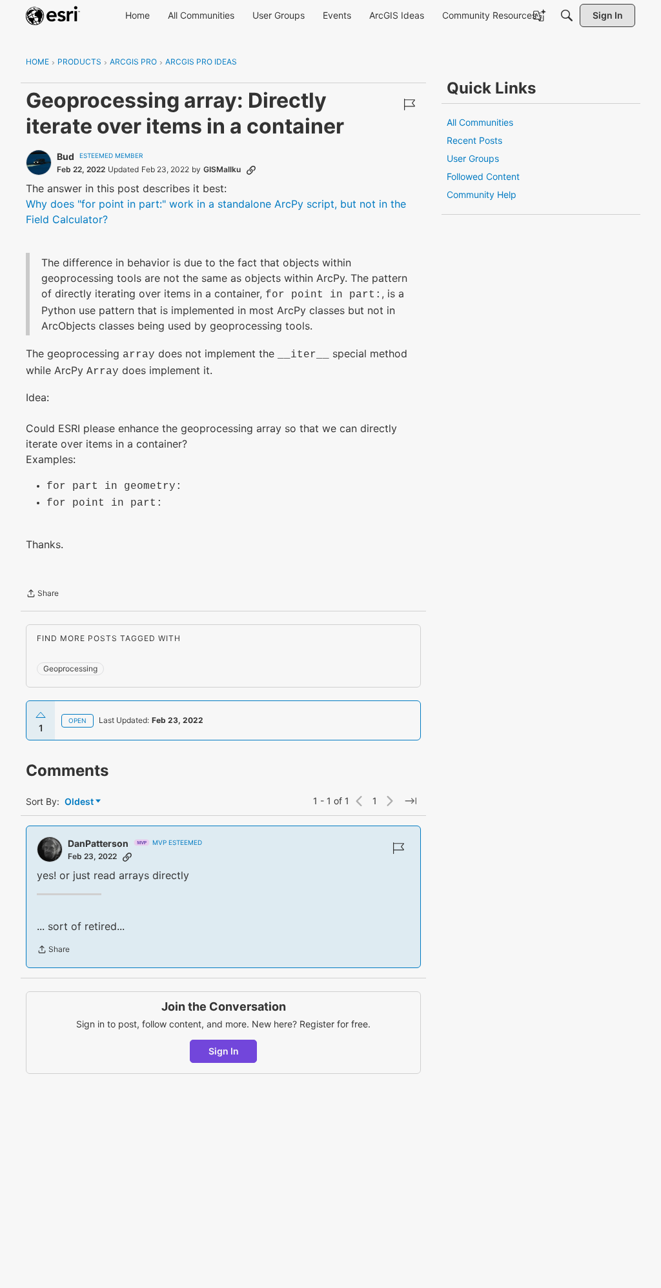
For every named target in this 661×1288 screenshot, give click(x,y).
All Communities (480, 122)
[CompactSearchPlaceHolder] (566, 15)
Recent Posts (474, 140)
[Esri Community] (53, 15)
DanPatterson (98, 843)
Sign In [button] (223, 1050)
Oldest (80, 802)
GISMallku (222, 169)
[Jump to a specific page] (410, 801)
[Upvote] (40, 715)
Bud (65, 156)
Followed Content (483, 176)
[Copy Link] (251, 169)
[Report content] (409, 104)
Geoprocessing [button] (70, 668)
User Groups (473, 158)
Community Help (481, 194)
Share (42, 594)
